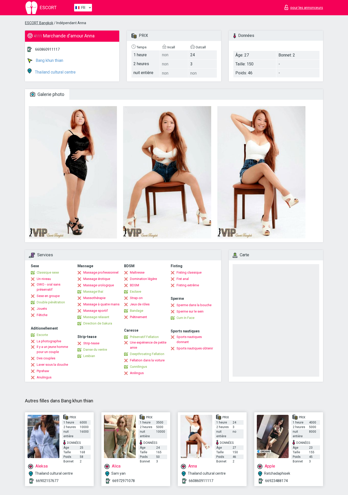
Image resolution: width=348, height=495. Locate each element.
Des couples (46, 358)
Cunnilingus (138, 367)
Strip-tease (91, 343)
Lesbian (89, 356)
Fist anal (183, 279)
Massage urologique (98, 285)
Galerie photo (50, 94)
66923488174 (276, 480)
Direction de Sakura (97, 323)
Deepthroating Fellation (147, 354)
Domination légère (143, 279)
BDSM (134, 285)
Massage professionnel (100, 272)
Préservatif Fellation (144, 337)
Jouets (42, 308)
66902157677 (47, 480)
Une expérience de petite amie (148, 345)
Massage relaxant (96, 317)
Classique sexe (48, 272)
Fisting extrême (188, 285)
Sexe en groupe (48, 296)
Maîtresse (137, 272)
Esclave (135, 291)
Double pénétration (51, 302)
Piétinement (138, 317)
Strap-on (136, 298)
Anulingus (44, 377)
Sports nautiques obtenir (195, 348)
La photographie (49, 341)
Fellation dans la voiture (147, 360)
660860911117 (47, 49)
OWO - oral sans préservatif (48, 286)
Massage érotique (96, 279)
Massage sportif (95, 311)
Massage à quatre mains (101, 304)
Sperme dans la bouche (194, 305)
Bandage (136, 311)
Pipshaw (43, 371)
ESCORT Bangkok (39, 23)
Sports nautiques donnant (189, 339)
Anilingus (137, 373)
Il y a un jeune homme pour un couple (52, 349)
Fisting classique (189, 272)
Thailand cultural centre (55, 72)
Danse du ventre (95, 349)
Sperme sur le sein (190, 311)
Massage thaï (93, 291)
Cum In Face (185, 318)
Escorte (42, 335)
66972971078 (123, 480)
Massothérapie (94, 298)
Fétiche (42, 315)
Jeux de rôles (140, 304)
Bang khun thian (49, 60)
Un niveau (44, 279)
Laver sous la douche (52, 364)
